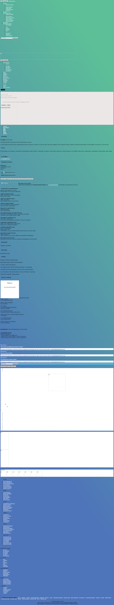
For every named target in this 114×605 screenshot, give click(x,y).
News (4, 72)
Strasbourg (5, 419)
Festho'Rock (5, 509)
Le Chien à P (6, 517)
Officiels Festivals (7, 582)
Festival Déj (5, 494)
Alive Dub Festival (7, 539)
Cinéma (3, 393)
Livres (3, 399)
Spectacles (4, 398)
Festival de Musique (7, 493)
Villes (4, 371)
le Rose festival (6, 527)
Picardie (19, 598)
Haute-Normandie (74, 597)
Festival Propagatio (7, 486)
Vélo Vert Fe (6, 498)
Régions (5, 368)
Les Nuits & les (6, 520)
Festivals (5, 3)
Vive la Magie (6, 540)
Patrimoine (4, 406)
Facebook (3, 105)
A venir (7, 63)
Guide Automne (9, 7)
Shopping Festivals (7, 581)
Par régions (8, 67)
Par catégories (9, 69)
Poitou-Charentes (25, 598)
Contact (4, 82)
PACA (38, 598)
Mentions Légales (7, 589)
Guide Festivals (12, 1)
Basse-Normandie (35, 597)
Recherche (16, 37)
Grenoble (5, 428)
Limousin (98, 597)
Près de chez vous (7, 13)
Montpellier (5, 420)
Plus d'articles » (4, 357)
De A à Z (5, 549)
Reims (4, 426)
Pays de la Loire (13, 598)
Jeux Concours (6, 78)
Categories (5, 369)
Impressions (5, 573)
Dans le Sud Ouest (10, 20)
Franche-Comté (66, 597)
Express (7, 28)
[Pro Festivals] (57, 46)
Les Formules (8, 24)
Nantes (4, 418)
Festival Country (6, 506)
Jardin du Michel (6, 497)
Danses (3, 395)
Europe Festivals (6, 580)
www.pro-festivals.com (53, 184)
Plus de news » (4, 344)
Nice (4, 417)
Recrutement (6, 590)
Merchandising (6, 574)
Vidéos (4, 75)
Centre (51, 597)
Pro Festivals (6, 579)
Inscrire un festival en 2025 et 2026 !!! (8, 366)
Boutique (5, 79)
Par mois (7, 68)
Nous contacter (9, 35)
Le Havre (5, 427)
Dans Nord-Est (9, 16)
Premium (8, 29)
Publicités (5, 570)
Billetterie (5, 74)
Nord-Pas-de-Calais (5, 598)
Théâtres (4, 394)
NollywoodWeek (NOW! (8, 483)
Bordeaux (5, 423)
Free (7, 27)
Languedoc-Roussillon (90, 597)
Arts (3, 397)
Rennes (4, 425)
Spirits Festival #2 (7, 533)
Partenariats (8, 33)
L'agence (5, 587)
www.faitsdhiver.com (5, 158)
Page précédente (6, 87)
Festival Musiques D (7, 481)
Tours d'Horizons (6, 492)
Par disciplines (6, 551)
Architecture (4, 407)
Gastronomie (5, 400)
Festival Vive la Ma (7, 542)
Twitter (8, 105)
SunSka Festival (6, 518)
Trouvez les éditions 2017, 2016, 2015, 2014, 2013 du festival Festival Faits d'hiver (17, 178)
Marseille (5, 413)
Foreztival (5, 519)
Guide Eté (8, 10)
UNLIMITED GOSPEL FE (9, 503)
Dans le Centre (9, 19)
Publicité (7, 34)
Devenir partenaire (7, 583)
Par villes (8, 66)
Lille (4, 424)
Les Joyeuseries (6, 485)
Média (3, 404)
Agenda (4, 11)
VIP (7, 30)
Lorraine (102, 597)
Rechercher (5, 22)
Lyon (4, 414)
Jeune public (4, 403)
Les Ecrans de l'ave (7, 538)
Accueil (4, 85)
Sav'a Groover (6, 496)
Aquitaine (23, 597)
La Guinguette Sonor (7, 530)
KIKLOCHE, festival (7, 507)
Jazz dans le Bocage (7, 487)
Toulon (4, 430)
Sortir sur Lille (33, 598)
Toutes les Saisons (9, 4)
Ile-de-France (23, 101)
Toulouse (5, 416)
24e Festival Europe (7, 510)
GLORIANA (6, 514)
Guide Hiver (8, 8)
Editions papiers (6, 572)
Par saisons (8, 70)
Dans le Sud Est (9, 21)
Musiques (4, 392)
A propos (5, 81)
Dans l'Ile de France (10, 17)
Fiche (4, 86)
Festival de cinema (7, 515)
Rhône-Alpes (43, 598)
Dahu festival (6, 531)
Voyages (4, 409)
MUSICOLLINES (7, 508)
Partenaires (5, 80)
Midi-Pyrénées (108, 597)
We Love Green (6, 499)
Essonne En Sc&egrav (8, 525)
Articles (4, 73)
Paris (4, 412)
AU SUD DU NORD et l (8, 529)
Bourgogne (41, 597)
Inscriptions (5, 569)
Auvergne (28, 597)
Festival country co (7, 488)
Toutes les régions (9, 14)
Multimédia (4, 405)
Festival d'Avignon (7, 504)
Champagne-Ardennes (58, 597)
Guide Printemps (9, 9)
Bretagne (47, 597)
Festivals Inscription (7, 23)
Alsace (19, 597)
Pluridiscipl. (4, 410)
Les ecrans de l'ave (7, 537)
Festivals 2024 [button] (6, 62)
